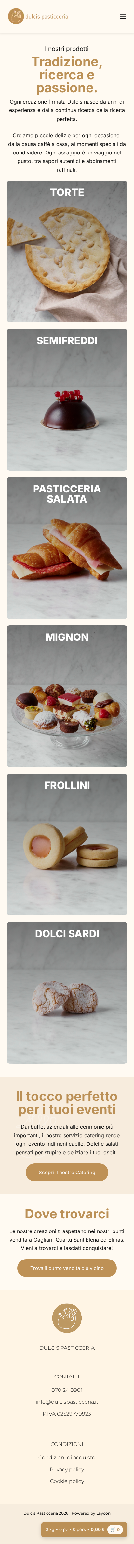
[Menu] (123, 16)
